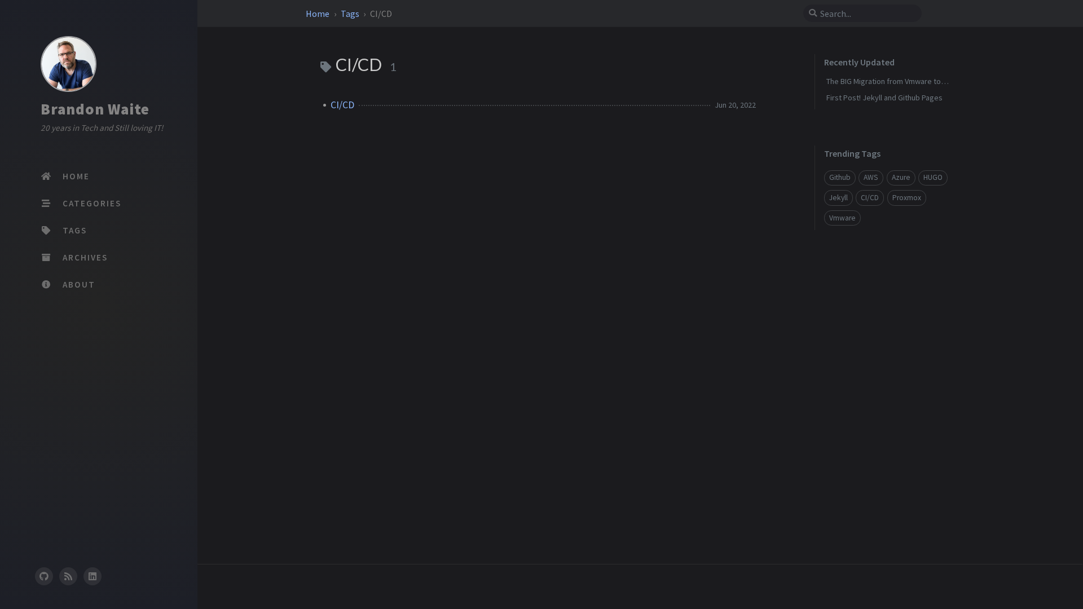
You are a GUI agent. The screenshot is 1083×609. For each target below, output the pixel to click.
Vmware (842, 218)
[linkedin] (92, 576)
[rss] (68, 576)
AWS (871, 177)
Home (318, 13)
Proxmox (906, 197)
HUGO (933, 177)
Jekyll (838, 197)
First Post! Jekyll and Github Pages (884, 97)
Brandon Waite (95, 108)
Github (840, 177)
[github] (43, 576)
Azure (901, 177)
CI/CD (342, 105)
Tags (351, 13)
